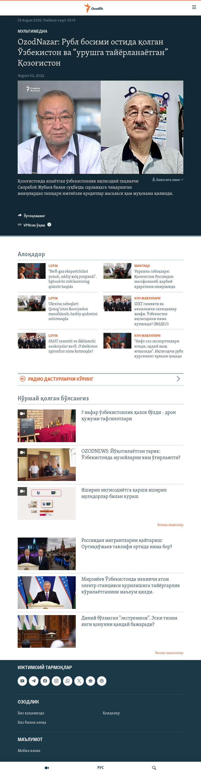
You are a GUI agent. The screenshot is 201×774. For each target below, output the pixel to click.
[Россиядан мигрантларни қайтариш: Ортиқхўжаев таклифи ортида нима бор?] (47, 553)
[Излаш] (154, 768)
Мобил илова (29, 751)
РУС (100, 768)
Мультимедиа (32, 31)
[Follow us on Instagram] (56, 681)
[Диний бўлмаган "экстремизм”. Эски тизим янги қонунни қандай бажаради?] (47, 631)
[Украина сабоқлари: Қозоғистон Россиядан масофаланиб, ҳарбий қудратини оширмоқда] (117, 271)
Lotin (53, 266)
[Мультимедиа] (46, 768)
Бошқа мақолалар (169, 653)
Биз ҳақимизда (31, 713)
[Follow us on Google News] (90, 681)
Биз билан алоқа (32, 723)
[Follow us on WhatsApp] (67, 681)
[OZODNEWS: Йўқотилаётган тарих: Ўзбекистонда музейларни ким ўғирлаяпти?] (47, 464)
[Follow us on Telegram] (33, 681)
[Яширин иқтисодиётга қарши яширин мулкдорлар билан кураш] (47, 503)
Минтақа (142, 266)
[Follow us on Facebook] (45, 681)
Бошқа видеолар (170, 525)
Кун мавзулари (147, 298)
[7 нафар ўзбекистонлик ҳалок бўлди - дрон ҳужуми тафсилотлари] (47, 425)
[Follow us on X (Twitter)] (79, 681)
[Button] (31, 217)
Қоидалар (111, 713)
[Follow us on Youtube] (22, 681)
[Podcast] (101, 681)
